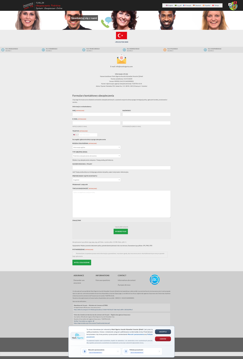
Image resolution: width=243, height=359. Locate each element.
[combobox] (76, 135)
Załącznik (76, 220)
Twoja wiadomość (84, 188)
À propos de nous (124, 285)
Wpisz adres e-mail (79, 126)
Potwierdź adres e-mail (131, 126)
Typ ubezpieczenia (79, 152)
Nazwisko (126, 110)
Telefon (80, 131)
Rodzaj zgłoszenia (84, 143)
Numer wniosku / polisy (82, 164)
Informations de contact (127, 280)
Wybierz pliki (120, 231)
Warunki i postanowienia (136, 334)
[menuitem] (169, 5)
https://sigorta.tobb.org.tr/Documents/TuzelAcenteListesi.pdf (92, 323)
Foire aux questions (103, 280)
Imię (78, 110)
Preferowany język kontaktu (84, 176)
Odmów (163, 339)
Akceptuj (163, 332)
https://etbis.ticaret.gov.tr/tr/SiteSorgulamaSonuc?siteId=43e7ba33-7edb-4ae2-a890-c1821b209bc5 (103, 309)
